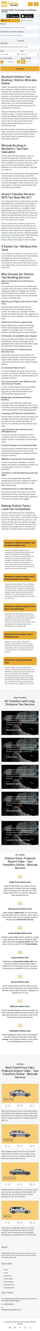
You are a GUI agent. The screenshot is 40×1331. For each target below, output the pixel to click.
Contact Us (7, 1276)
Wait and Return (28, 20)
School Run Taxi (9, 1287)
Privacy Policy (8, 1279)
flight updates (12, 237)
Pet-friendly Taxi (9, 1284)
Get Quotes (20, 69)
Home (6, 1270)
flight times (30, 217)
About (6, 1273)
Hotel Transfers (8, 1282)
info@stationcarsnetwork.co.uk (11, 1309)
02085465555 (8, 1304)
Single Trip (6, 20)
